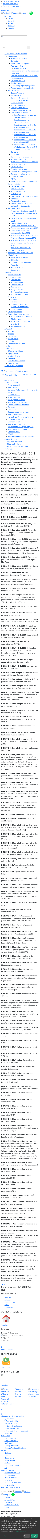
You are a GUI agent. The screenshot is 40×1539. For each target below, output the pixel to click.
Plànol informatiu (11, 1438)
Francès (11, 28)
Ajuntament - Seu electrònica (17, 371)
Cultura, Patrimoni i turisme (15, 1448)
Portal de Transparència (10, 1487)
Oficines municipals (12, 1473)
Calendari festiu (14, 432)
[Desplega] (30, 371)
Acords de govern (30, 374)
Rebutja (26, 1536)
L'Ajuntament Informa (13, 1465)
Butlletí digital (10, 1460)
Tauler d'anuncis (14, 385)
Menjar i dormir (11, 1477)
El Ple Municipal (14, 395)
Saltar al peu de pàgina (12, 6)
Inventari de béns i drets (17, 429)
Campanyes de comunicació (18, 412)
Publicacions (9, 1307)
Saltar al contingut (10, 4)
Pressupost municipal (16, 400)
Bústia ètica (9, 449)
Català (10, 18)
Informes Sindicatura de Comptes (21, 436)
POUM (10, 434)
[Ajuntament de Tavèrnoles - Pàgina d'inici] (14, 40)
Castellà (11, 21)
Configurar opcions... (8, 1536)
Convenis (11, 407)
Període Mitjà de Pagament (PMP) (21, 427)
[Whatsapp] (31, 13)
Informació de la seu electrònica (17, 446)
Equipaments (10, 1475)
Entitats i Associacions (13, 1482)
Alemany (11, 26)
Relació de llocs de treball (17, 402)
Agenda (7, 1300)
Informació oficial (10, 375)
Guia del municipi (11, 1441)
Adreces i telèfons (8, 1470)
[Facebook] (6, 13)
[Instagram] (24, 13)
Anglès (10, 23)
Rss (6, 1468)
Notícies (8, 1297)
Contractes (12, 409)
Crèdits (7, 1497)
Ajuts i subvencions (15, 414)
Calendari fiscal (14, 422)
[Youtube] (15, 13)
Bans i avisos (13, 387)
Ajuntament (9, 380)
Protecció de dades (12, 1505)
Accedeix (4, 1325)
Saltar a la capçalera (11, 1)
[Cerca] (28, 47)
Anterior (4, 1349)
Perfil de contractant (13, 444)
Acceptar (34, 1536)
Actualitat (5, 1450)
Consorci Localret (18, 1395)
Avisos (7, 1305)
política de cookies (21, 1532)
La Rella (7, 1463)
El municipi (5, 1436)
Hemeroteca (9, 1458)
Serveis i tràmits (11, 439)
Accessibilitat (10, 1500)
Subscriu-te (5, 1367)
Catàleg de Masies (12, 1445)
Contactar (5, 10)
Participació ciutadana (13, 441)
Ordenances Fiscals (15, 419)
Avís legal (8, 1502)
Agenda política (11, 1302)
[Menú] (2, 51)
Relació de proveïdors (16, 424)
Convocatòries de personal (18, 405)
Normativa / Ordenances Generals (21, 417)
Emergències (10, 1485)
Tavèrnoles (9, 1443)
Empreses (8, 1480)
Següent (11, 1349)
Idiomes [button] (8, 16)
